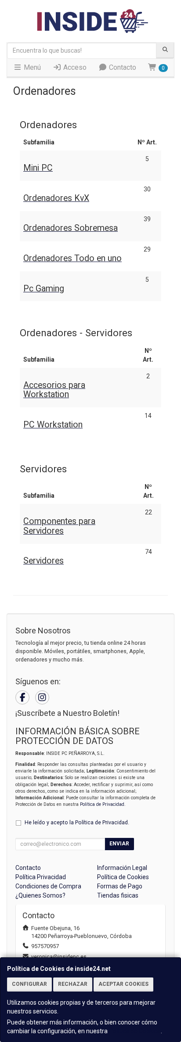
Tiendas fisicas (117, 895)
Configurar (29, 984)
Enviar (119, 844)
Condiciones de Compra (48, 886)
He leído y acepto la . (77, 822)
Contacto (121, 67)
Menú (31, 67)
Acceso (74, 67)
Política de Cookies (135, 1031)
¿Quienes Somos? (40, 895)
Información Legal (122, 867)
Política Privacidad (40, 876)
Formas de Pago (119, 886)
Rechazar (72, 984)
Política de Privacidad (102, 804)
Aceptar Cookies (123, 984)
